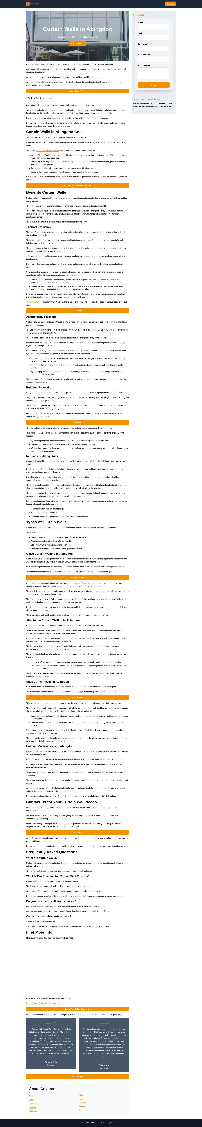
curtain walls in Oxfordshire (47, 150)
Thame (81, 1099)
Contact (170, 4)
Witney (81, 1095)
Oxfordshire (44, 1003)
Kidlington (33, 1111)
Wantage (53, 1003)
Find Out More (77, 311)
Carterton (82, 1103)
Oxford (35, 1003)
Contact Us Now (77, 578)
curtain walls (92, 69)
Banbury (82, 1110)
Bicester (82, 1106)
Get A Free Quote (77, 1076)
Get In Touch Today (77, 91)
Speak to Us (77, 422)
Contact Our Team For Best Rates (77, 186)
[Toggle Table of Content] (49, 99)
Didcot (29, 1003)
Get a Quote (76, 44)
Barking (61, 1003)
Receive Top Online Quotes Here (78, 1009)
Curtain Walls (34, 302)
